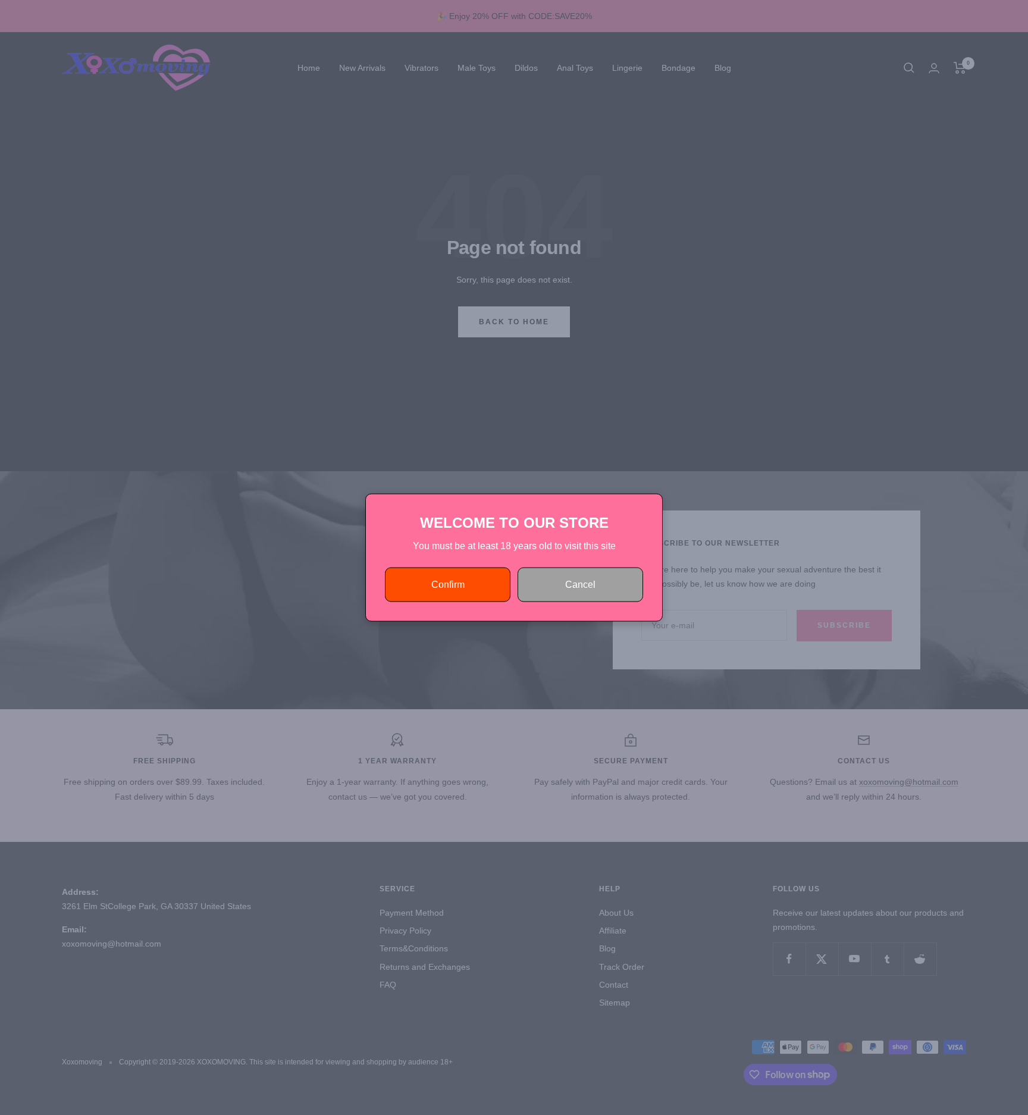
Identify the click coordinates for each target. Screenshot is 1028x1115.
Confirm (448, 585)
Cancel (580, 585)
